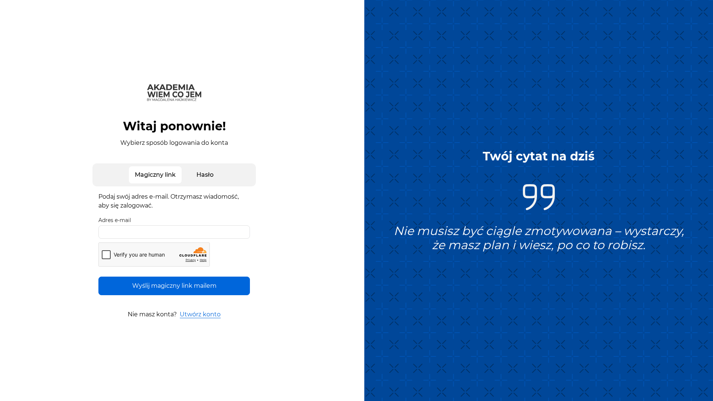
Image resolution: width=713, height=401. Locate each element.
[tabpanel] (174, 243)
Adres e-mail (114, 220)
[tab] (155, 174)
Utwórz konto (200, 314)
